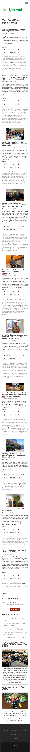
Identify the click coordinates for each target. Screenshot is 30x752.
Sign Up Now (15, 609)
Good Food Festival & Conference (15, 179)
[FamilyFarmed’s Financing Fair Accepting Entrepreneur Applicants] (15, 261)
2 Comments (20, 489)
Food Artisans (18, 234)
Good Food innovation (13, 118)
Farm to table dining (19, 363)
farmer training (5, 585)
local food (17, 67)
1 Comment (10, 377)
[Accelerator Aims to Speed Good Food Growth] (15, 500)
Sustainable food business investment (17, 112)
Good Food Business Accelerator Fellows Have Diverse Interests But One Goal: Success (14, 394)
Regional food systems (7, 425)
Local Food (19, 110)
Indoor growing (13, 367)
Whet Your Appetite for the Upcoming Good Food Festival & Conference (14, 143)
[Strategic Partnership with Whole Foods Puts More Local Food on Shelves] (15, 445)
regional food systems (13, 182)
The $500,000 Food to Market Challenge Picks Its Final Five (13, 30)
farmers (11, 585)
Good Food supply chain (18, 247)
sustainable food (18, 68)
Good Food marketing (12, 110)
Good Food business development (14, 236)
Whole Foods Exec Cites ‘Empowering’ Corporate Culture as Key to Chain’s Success (14, 204)
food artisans (24, 243)
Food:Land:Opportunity (12, 65)
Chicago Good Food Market (19, 62)
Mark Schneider (6, 376)
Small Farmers (5, 583)
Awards (9, 56)
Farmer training (10, 582)
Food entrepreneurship (17, 244)
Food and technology (12, 419)
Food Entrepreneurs (18, 58)
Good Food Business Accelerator (14, 109)
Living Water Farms (17, 374)
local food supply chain (10, 119)
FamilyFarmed (5, 64)
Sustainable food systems (8, 113)
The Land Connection (15, 586)
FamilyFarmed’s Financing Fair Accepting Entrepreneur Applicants (14, 271)
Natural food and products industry (18, 240)
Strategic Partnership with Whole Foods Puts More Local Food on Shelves (13, 455)
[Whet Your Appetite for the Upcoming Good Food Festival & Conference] (15, 133)
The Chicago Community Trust (13, 69)
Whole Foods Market (7, 250)
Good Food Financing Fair (20, 309)
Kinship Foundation (9, 67)
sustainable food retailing (8, 183)
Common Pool (22, 113)
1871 (15, 176)
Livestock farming (14, 424)
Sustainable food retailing (8, 241)
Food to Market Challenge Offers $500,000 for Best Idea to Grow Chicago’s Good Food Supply (15, 77)
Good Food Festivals (17, 173)
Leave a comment (20, 69)
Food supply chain (13, 64)
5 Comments (16, 250)
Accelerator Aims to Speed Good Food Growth (14, 509)
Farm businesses (9, 58)
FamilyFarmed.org (12, 541)
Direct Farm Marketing (16, 56)
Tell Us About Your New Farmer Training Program (14, 551)
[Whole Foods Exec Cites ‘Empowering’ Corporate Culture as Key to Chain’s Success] (15, 194)
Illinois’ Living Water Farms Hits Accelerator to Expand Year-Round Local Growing (14, 336)
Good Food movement (14, 174)
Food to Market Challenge (11, 59)
